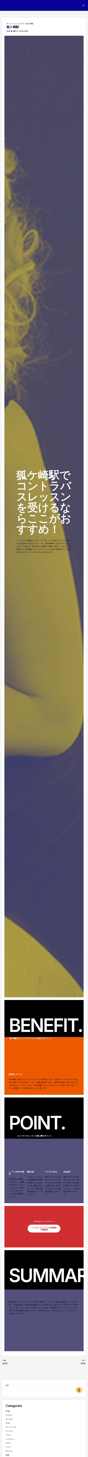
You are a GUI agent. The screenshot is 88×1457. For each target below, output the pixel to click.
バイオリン (10, 1439)
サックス (9, 1431)
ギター (8, 1423)
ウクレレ (9, 1415)
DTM (8, 1411)
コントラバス (11, 1427)
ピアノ (8, 1443)
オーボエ (9, 1419)
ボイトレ (9, 1451)
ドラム (8, 1435)
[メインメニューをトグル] (83, 5)
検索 (7, 1385)
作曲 (7, 1455)
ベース (8, 1447)
